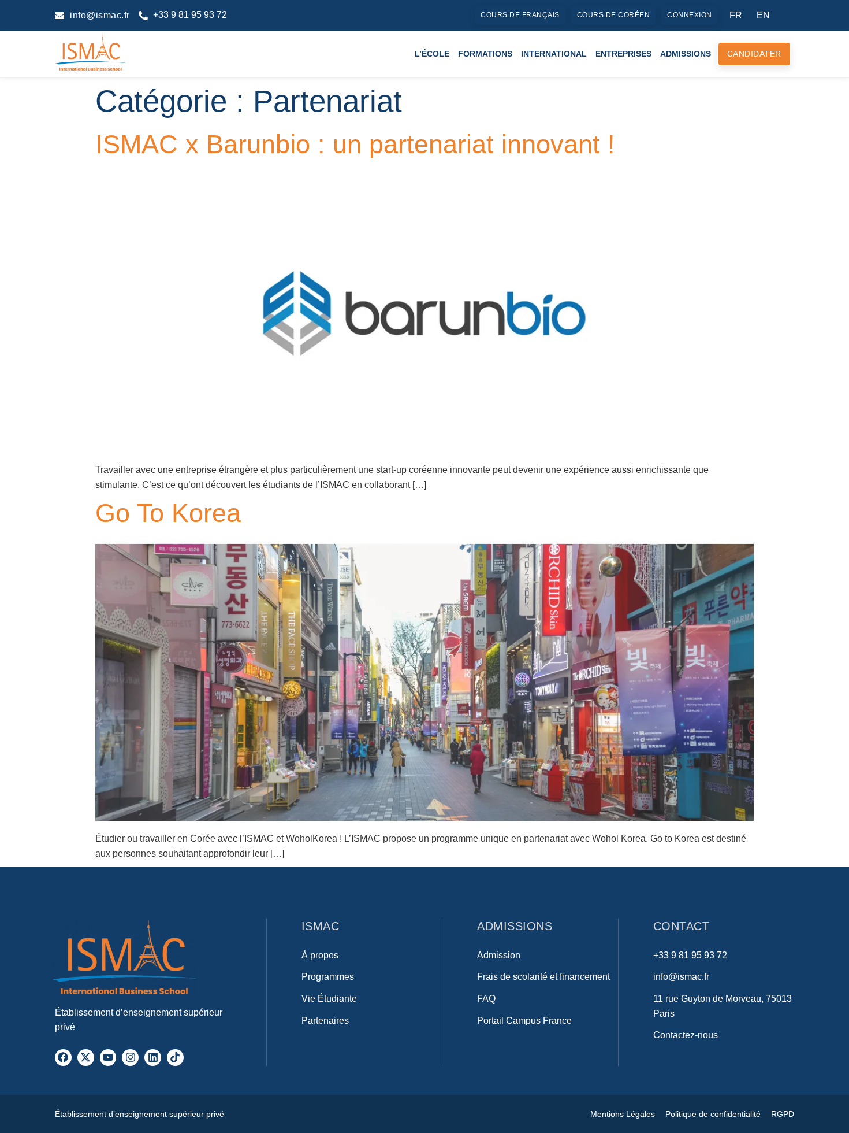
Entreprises (623, 53)
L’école (432, 53)
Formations (485, 53)
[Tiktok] (175, 1057)
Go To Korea (168, 512)
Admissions (685, 53)
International (554, 53)
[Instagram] (130, 1057)
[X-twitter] (85, 1057)
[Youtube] (108, 1057)
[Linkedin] (152, 1057)
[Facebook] (63, 1057)
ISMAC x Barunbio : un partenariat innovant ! (355, 143)
